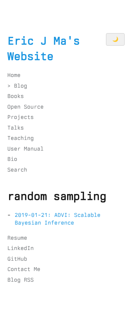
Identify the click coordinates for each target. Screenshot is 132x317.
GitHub (17, 259)
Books (15, 96)
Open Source (25, 106)
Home (14, 75)
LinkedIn (20, 248)
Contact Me (23, 269)
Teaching (20, 138)
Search (17, 169)
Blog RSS (20, 280)
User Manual (25, 148)
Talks (15, 127)
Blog (20, 85)
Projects (20, 117)
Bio (12, 159)
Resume (17, 238)
